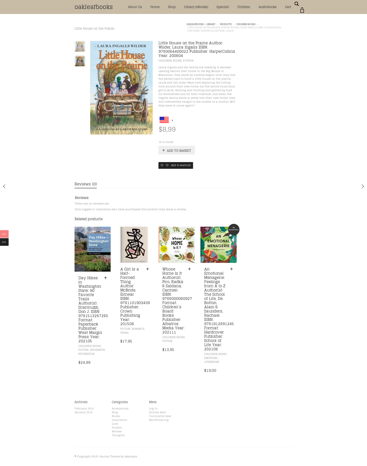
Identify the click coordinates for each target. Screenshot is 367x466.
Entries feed (157, 412)
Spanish (223, 7)
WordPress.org (159, 419)
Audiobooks (268, 7)
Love (115, 423)
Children (243, 7)
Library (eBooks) (196, 7)
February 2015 (84, 408)
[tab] (86, 184)
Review (117, 431)
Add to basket (179, 150)
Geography (97, 350)
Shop (172, 7)
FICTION (188, 60)
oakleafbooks (94, 7)
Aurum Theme (110, 456)
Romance (138, 329)
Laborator (130, 456)
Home (155, 7)
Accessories (120, 408)
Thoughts (118, 435)
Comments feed (160, 416)
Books (116, 416)
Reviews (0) (86, 184)
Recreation (86, 354)
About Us (135, 7)
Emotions (211, 358)
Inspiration (119, 419)
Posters (117, 427)
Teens (124, 333)
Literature (211, 362)
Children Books (170, 60)
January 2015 (84, 412)
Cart (288, 7)
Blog (115, 412)
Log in (153, 408)
